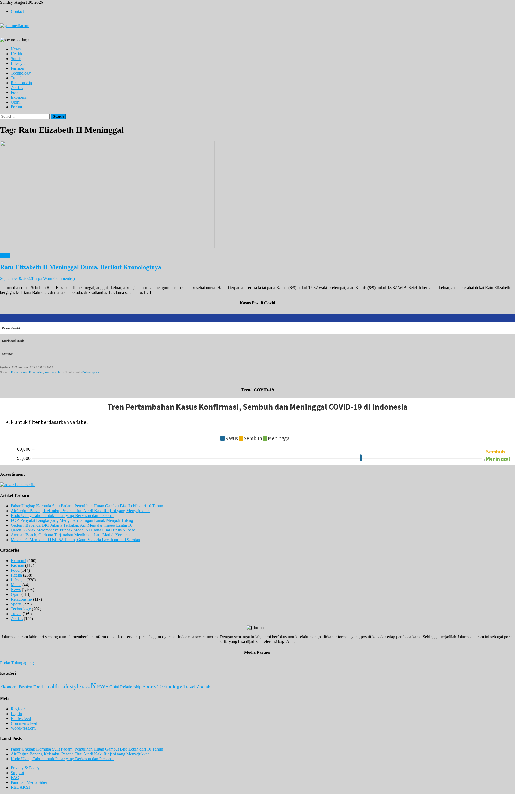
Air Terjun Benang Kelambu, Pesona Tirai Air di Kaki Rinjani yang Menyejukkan (80, 510)
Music (16, 584)
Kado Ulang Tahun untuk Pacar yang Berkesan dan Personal (62, 515)
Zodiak (17, 87)
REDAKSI (20, 787)
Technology (21, 73)
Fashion (17, 68)
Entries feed (21, 718)
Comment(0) (64, 278)
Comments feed (24, 723)
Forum (16, 107)
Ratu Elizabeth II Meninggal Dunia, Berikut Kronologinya (80, 267)
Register (18, 709)
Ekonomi (18, 97)
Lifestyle (18, 63)
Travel (16, 78)
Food (15, 92)
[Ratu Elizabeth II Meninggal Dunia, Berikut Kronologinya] (257, 195)
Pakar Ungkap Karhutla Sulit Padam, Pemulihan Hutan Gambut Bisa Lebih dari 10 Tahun (87, 506)
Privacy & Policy (25, 768)
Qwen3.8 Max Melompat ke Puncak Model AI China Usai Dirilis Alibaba (73, 530)
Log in (16, 713)
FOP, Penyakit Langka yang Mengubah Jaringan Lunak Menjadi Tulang (72, 520)
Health (16, 53)
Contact (17, 11)
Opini (15, 102)
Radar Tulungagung (17, 662)
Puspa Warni (42, 278)
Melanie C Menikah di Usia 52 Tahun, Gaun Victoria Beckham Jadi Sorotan (75, 539)
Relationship (21, 82)
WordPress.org (23, 728)
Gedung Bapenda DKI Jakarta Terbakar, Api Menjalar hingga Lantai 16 (71, 525)
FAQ (15, 777)
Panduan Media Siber (29, 782)
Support (17, 772)
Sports (16, 58)
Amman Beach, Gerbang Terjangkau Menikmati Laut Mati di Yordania (71, 535)
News (16, 49)
